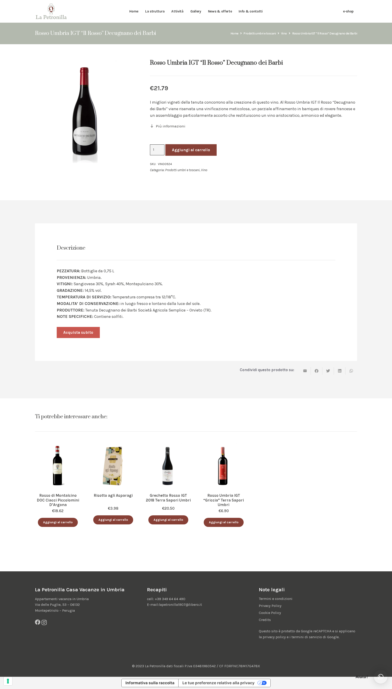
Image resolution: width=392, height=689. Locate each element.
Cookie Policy (270, 613)
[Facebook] (37, 622)
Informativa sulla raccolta (149, 683)
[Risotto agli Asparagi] (113, 446)
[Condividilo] (316, 371)
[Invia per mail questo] (305, 371)
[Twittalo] (328, 371)
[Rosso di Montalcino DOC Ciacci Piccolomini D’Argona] (58, 446)
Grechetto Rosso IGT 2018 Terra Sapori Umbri (168, 497)
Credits (265, 620)
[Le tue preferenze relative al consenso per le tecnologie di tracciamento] (8, 681)
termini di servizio (307, 637)
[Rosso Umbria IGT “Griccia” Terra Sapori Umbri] (224, 446)
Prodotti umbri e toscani (259, 33)
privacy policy (274, 637)
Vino (284, 33)
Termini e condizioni (275, 598)
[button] (58, 522)
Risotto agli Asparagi (113, 495)
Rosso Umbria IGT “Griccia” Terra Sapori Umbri (223, 500)
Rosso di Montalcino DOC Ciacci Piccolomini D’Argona (58, 500)
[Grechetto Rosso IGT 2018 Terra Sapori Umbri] (168, 446)
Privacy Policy (270, 606)
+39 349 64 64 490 (170, 599)
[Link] (51, 11)
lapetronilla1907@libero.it (180, 604)
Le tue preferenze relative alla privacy (218, 683)
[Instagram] (44, 622)
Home (234, 33)
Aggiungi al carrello (191, 150)
